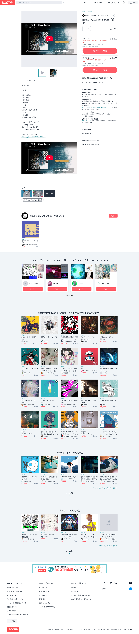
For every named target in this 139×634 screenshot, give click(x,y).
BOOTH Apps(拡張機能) (15, 591)
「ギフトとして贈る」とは (92, 82)
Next (75, 38)
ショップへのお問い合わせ (90, 144)
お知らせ (73, 587)
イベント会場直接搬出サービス (17, 603)
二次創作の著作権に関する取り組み (18, 614)
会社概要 (50, 629)
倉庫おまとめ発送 (44, 603)
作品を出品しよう (113, 2)
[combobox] (39, 2)
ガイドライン (78, 629)
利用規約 (56, 629)
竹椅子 (80, 284)
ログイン (86, 2)
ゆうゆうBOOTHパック (102, 107)
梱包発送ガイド (12, 607)
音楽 (83, 12)
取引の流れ (87, 129)
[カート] (113, 15)
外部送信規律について (104, 629)
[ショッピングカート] (124, 2)
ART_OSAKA (33, 284)
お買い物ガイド (44, 591)
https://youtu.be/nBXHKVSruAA (33, 137)
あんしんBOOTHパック (88, 107)
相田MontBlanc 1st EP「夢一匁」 (30, 241)
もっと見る (69, 295)
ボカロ (90, 12)
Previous (23, 38)
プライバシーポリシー (90, 629)
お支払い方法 (88, 133)
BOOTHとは (98, 2)
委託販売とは (11, 611)
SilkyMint (105, 284)
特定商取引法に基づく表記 (90, 140)
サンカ (55, 284)
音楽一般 (24, 239)
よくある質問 (75, 591)
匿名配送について (13, 595)
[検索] (59, 2)
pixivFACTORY (86, 120)
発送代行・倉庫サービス (15, 599)
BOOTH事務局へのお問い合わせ (81, 599)
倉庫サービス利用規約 (67, 629)
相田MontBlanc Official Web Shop (47, 216)
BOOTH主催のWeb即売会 (47, 607)
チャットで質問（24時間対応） (81, 595)
